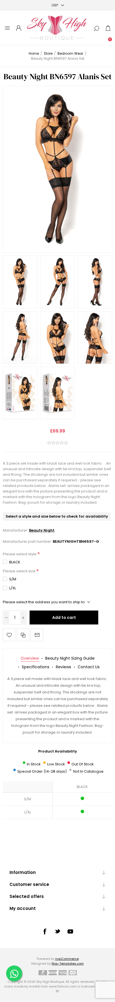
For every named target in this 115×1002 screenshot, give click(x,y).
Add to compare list (23, 635)
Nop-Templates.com (68, 963)
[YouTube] (70, 931)
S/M (12, 579)
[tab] (30, 658)
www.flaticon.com (62, 986)
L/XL (12, 588)
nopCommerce (67, 959)
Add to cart (64, 617)
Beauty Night (41, 530)
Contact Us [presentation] (89, 667)
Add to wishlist (9, 635)
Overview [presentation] (30, 658)
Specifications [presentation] (35, 667)
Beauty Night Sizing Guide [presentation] (70, 658)
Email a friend (37, 635)
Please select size (19, 571)
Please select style (20, 554)
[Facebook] (44, 931)
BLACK (14, 562)
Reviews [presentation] (63, 667)
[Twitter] (57, 931)
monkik (34, 986)
